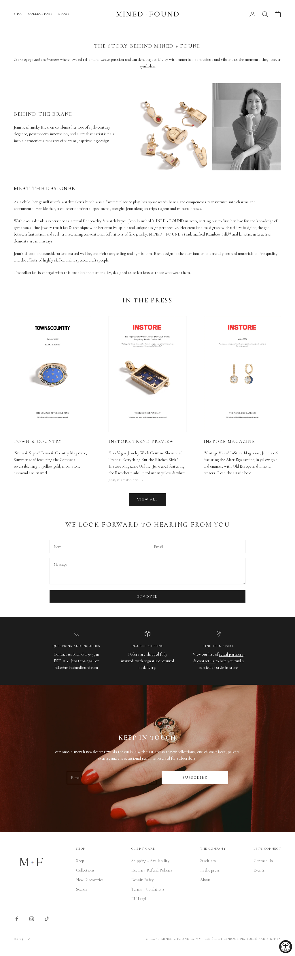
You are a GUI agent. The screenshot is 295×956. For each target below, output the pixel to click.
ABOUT (64, 14)
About (205, 879)
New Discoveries (89, 879)
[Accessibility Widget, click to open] (285, 946)
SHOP (18, 14)
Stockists (208, 860)
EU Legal (138, 898)
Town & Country (38, 441)
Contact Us (263, 860)
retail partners (231, 654)
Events (259, 870)
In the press (210, 870)
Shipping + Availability (150, 860)
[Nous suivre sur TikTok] (47, 919)
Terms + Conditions (148, 889)
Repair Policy (142, 879)
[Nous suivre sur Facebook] (17, 919)
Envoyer (147, 596)
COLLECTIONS (40, 14)
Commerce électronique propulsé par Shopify (236, 939)
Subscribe (195, 777)
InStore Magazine (229, 441)
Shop (80, 860)
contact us (205, 660)
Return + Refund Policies (152, 870)
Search (81, 889)
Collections (85, 870)
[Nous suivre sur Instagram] (32, 919)
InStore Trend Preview (141, 441)
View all (147, 499)
